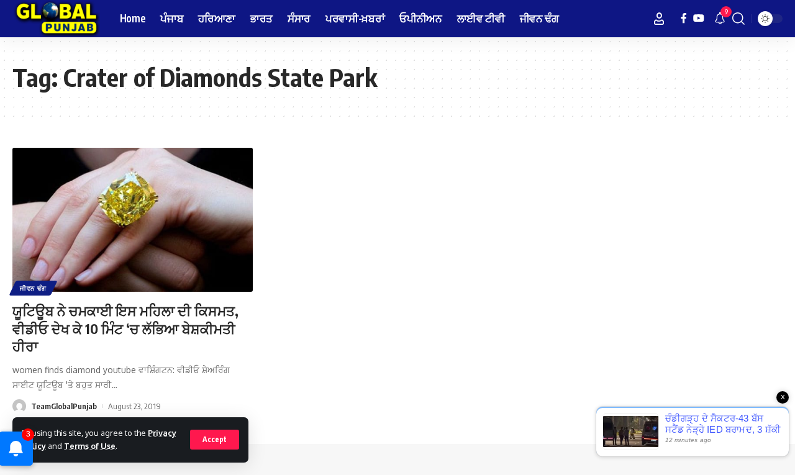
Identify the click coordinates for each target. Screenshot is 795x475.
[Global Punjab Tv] (56, 18)
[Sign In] (659, 18)
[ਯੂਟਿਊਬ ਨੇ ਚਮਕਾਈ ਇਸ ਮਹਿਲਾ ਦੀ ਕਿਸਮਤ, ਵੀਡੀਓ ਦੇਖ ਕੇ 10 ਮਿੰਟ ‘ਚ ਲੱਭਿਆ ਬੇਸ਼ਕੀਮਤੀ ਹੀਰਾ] (132, 220)
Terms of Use (90, 446)
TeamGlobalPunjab (64, 406)
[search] (738, 18)
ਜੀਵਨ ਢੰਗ (33, 288)
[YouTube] (698, 18)
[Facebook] (684, 18)
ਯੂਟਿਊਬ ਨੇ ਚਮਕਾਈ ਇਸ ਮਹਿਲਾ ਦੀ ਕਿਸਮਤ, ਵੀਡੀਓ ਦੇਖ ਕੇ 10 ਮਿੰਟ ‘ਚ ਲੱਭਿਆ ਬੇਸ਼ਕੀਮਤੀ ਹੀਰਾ (125, 328)
